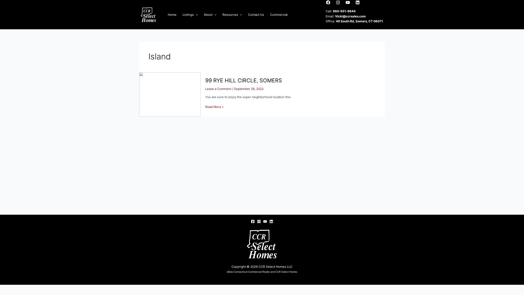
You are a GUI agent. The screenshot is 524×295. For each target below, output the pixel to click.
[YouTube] (265, 221)
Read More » (214, 107)
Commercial (279, 15)
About (208, 15)
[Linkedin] (271, 221)
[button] (196, 15)
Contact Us (256, 15)
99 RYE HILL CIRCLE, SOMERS (243, 80)
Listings (188, 15)
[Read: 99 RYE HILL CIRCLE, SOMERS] (170, 94)
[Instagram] (259, 221)
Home (172, 15)
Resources (230, 15)
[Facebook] (253, 221)
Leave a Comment (218, 89)
